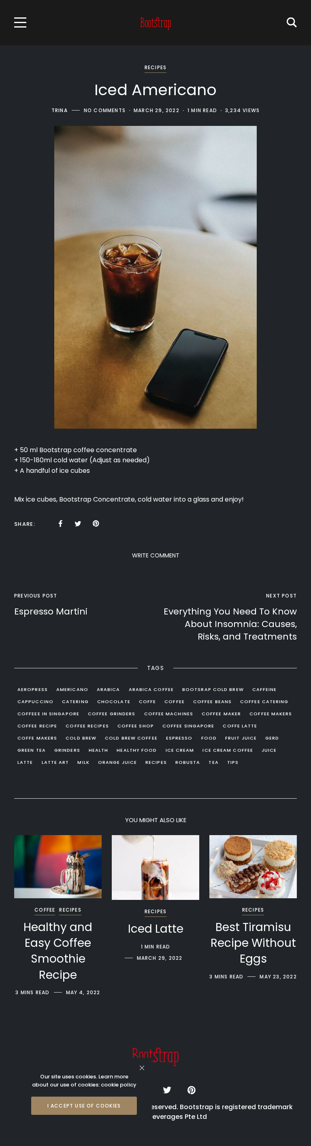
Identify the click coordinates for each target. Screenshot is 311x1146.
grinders (67, 750)
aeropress (32, 689)
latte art (55, 762)
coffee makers (270, 713)
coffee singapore (188, 726)
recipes (156, 762)
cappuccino (35, 701)
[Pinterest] (96, 523)
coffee (174, 701)
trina (59, 110)
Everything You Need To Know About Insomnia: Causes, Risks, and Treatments (230, 624)
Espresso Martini (50, 611)
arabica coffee (151, 689)
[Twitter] (78, 523)
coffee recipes (87, 726)
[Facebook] (60, 523)
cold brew (81, 738)
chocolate (113, 701)
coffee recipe (37, 726)
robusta (187, 762)
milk (83, 762)
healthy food (137, 750)
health (99, 750)
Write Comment (155, 555)
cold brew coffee (131, 738)
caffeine (264, 689)
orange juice (117, 762)
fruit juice (241, 738)
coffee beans (212, 701)
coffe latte (240, 726)
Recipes (155, 67)
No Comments (105, 110)
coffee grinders (112, 713)
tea (213, 762)
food (209, 738)
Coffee (44, 909)
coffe (147, 701)
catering (75, 701)
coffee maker (221, 713)
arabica (108, 689)
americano (72, 689)
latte (25, 762)
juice (269, 750)
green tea (31, 750)
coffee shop (135, 726)
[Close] (142, 1068)
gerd (272, 738)
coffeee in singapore (48, 713)
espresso (179, 738)
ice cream (180, 750)
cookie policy (118, 1085)
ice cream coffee (227, 750)
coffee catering (264, 701)
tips (233, 762)
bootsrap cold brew (213, 689)
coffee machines (169, 713)
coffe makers (37, 738)
